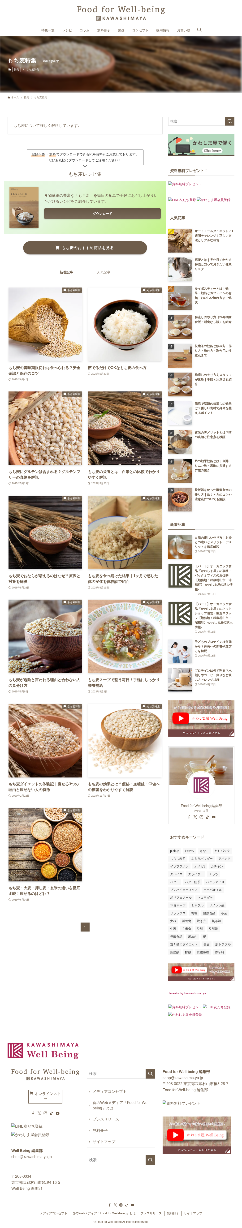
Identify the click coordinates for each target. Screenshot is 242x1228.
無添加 (216, 921)
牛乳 (173, 929)
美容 (206, 944)
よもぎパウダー (202, 858)
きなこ (204, 851)
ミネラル (197, 905)
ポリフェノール (181, 897)
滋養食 (186, 921)
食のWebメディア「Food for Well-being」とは (122, 1105)
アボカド (224, 858)
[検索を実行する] (229, 121)
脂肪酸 (174, 952)
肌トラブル (223, 944)
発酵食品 (176, 936)
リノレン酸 (217, 905)
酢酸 (188, 952)
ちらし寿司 (178, 858)
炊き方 (201, 921)
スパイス (176, 874)
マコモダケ (205, 897)
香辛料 (219, 952)
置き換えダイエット (184, 944)
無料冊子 (100, 1131)
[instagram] (201, 817)
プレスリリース (106, 1119)
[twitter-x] (195, 817)
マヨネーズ (178, 905)
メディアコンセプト (110, 1092)
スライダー (195, 874)
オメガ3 (199, 866)
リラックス (178, 913)
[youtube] (213, 817)
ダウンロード (102, 213)
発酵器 (213, 929)
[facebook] (189, 817)
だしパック (222, 851)
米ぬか (192, 936)
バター (174, 882)
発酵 (200, 929)
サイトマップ (104, 1142)
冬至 (224, 913)
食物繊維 (203, 952)
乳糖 (194, 913)
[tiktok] (207, 817)
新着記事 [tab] (66, 272)
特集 (16, 69)
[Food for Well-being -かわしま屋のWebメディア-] (121, 13)
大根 (173, 921)
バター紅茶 (192, 882)
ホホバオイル (212, 890)
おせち (189, 851)
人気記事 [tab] (103, 272)
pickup (174, 851)
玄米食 (186, 929)
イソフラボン (179, 866)
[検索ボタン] (199, 30)
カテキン (217, 866)
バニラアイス (215, 882)
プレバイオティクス (184, 890)
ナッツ (213, 874)
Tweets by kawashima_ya (187, 993)
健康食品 (209, 913)
